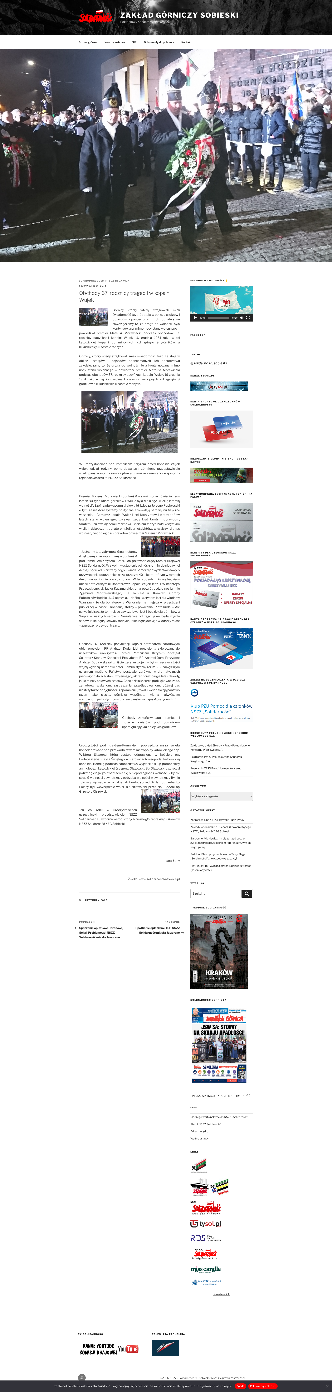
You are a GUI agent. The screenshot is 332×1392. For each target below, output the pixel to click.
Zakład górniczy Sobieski (179, 15)
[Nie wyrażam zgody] (327, 1386)
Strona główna (88, 42)
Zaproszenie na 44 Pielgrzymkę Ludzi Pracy (217, 819)
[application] (221, 304)
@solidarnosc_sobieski (208, 363)
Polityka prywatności (263, 1386)
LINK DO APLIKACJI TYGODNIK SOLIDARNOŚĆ (220, 1095)
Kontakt (186, 42)
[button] (221, 304)
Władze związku (115, 42)
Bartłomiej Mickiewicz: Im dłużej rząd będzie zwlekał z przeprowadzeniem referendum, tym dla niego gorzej (220, 843)
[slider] (218, 318)
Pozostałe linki (221, 1294)
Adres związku (199, 1131)
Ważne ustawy (199, 1138)
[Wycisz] (242, 318)
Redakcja (122, 280)
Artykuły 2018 (96, 900)
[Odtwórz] (195, 318)
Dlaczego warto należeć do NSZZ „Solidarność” (219, 1117)
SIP (134, 42)
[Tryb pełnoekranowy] (248, 318)
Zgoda (240, 1386)
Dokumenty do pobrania (159, 42)
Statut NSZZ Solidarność (205, 1124)
